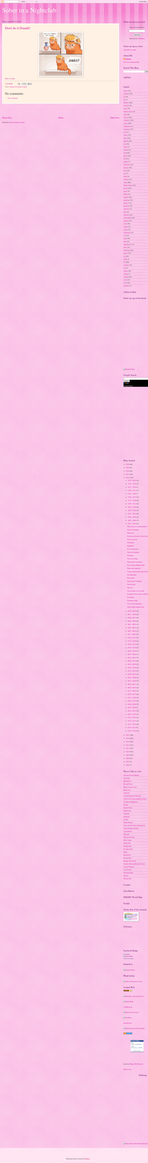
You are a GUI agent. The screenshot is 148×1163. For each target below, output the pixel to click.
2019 (127, 468)
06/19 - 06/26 (132, 654)
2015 (127, 735)
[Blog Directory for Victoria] (128, 991)
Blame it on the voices (130, 787)
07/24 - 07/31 (132, 638)
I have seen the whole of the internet (134, 825)
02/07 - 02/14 (132, 714)
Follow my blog (136, 1050)
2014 (127, 738)
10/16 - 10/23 (132, 514)
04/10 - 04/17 (132, 684)
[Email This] (23, 84)
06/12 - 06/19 (132, 658)
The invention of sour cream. (135, 591)
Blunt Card (127, 790)
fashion (126, 150)
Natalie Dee (127, 843)
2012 (127, 745)
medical (126, 179)
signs (125, 238)
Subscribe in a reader (130, 50)
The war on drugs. (132, 559)
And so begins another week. (135, 607)
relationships (127, 218)
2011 (127, 748)
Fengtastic (127, 814)
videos (125, 271)
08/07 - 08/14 (132, 631)
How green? (130, 578)
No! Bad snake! (132, 575)
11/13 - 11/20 (132, 500)
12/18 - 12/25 (132, 484)
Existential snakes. (132, 600)
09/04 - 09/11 (132, 618)
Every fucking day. (132, 549)
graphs (126, 162)
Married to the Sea (129, 837)
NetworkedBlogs (135, 1040)
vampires (126, 265)
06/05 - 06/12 (132, 661)
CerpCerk (126, 793)
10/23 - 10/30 (132, 510)
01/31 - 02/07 (132, 717)
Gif (16, 87)
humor (132, 1047)
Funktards (127, 817)
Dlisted (126, 805)
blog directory (128, 1023)
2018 (127, 471)
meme (125, 182)
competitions (127, 126)
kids (125, 170)
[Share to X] (27, 84)
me (124, 173)
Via (125, 268)
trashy (125, 259)
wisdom (126, 277)
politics (20, 87)
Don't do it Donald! (17, 28)
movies (126, 188)
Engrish (126, 141)
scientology (127, 232)
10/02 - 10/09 (132, 520)
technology (127, 250)
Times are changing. (133, 552)
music (125, 191)
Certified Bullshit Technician (132, 796)
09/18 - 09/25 (132, 611)
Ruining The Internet (130, 861)
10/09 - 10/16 (132, 517)
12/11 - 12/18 (132, 487)
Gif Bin (126, 819)
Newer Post (7, 117)
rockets (126, 227)
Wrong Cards (127, 879)
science (126, 230)
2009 (127, 755)
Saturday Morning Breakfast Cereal (134, 864)
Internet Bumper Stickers (131, 828)
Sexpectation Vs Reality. (134, 581)
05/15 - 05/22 (132, 671)
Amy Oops (127, 778)
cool (125, 132)
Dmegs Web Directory (136, 1064)
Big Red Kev (127, 781)
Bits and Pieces (128, 784)
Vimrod (126, 876)
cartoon (126, 117)
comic (125, 123)
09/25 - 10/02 (132, 524)
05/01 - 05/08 (132, 678)
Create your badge (128, 958)
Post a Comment (13, 98)
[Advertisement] (60, 110)
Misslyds (128, 59)
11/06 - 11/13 (132, 504)
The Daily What (128, 873)
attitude (126, 103)
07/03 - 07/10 (132, 648)
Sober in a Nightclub (29, 10)
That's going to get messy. (134, 562)
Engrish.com (127, 811)
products (126, 206)
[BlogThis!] (25, 84)
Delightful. (130, 546)
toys (125, 256)
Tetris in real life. (132, 539)
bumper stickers (128, 111)
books (125, 108)
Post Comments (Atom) (17, 122)
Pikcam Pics (127, 855)
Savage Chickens (129, 867)
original (126, 197)
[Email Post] (18, 84)
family (126, 147)
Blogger (87, 1159)
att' (124, 100)
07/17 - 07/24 (132, 641)
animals (12, 87)
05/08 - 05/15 (132, 674)
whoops (126, 274)
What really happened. (134, 568)
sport (125, 241)
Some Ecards (127, 870)
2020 (127, 464)
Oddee (125, 852)
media (125, 176)
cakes (125, 114)
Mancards (126, 834)
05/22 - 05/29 (132, 668)
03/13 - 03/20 (132, 698)
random (126, 215)
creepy (126, 135)
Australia (126, 105)
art (124, 97)
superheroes (127, 244)
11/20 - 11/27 (132, 497)
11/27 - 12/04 (132, 494)
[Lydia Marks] (128, 956)
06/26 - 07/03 (132, 651)
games (125, 156)
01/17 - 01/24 (132, 724)
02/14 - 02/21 (132, 711)
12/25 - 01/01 (132, 480)
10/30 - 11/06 (132, 507)
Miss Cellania (128, 840)
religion (126, 221)
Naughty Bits (127, 846)
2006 (127, 765)
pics (136, 1047)
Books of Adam (10, 79)
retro (125, 224)
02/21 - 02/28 (132, 707)
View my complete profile (131, 62)
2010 (127, 752)
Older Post (114, 117)
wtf (125, 283)
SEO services (127, 1069)
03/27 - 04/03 (132, 691)
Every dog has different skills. (136, 565)
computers (127, 129)
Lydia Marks (127, 954)
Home (61, 117)
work (125, 280)
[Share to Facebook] (29, 84)
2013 (127, 742)
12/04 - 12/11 (132, 490)
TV (124, 262)
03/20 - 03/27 (132, 694)
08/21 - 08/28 (132, 624)
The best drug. (131, 584)
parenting (126, 200)
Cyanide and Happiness (130, 802)
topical (25, 87)
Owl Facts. (130, 555)
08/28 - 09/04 (132, 621)
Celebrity (126, 120)
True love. (130, 588)
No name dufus (128, 849)
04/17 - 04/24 (132, 681)
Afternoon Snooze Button (131, 775)
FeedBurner (141, 38)
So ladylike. (130, 597)
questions (126, 209)
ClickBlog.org (128, 1007)
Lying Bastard (128, 831)
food (125, 153)
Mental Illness (128, 185)
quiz (125, 212)
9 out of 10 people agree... (135, 604)
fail (125, 144)
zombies (126, 286)
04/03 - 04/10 (132, 688)
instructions (127, 165)
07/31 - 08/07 (132, 634)
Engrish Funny (128, 808)
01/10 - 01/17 (132, 727)
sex (124, 235)
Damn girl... (130, 533)
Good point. (130, 542)
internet (126, 168)
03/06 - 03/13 (132, 701)
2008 (127, 758)
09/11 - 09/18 (132, 614)
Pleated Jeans (127, 858)
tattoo (125, 247)
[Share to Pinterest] (31, 84)
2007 (127, 762)
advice (125, 91)
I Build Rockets (128, 822)
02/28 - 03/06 (132, 704)
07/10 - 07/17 (132, 644)
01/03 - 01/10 (132, 731)
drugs (125, 138)
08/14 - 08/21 (132, 628)
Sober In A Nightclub (136, 1044)
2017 (127, 474)
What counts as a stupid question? (137, 526)
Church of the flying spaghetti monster (135, 799)
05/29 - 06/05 (132, 664)
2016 (127, 478)
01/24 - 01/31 (132, 721)
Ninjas (125, 194)
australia (140, 1047)
